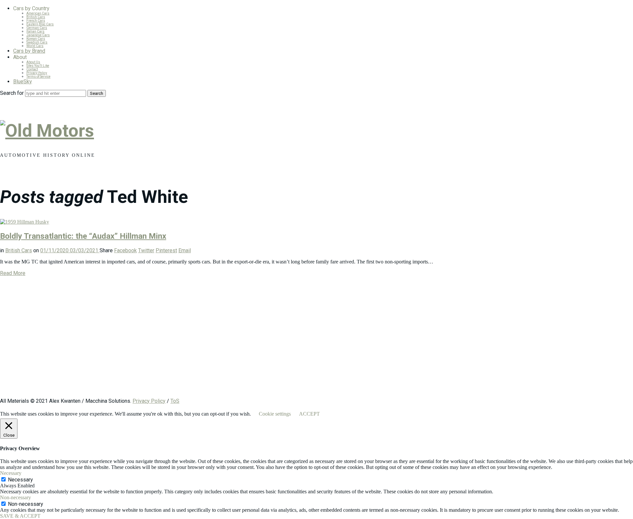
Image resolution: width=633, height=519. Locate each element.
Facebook (125, 250)
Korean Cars (35, 39)
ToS (174, 401)
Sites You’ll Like (37, 66)
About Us (33, 62)
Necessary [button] (10, 473)
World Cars (35, 46)
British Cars (35, 17)
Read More (12, 273)
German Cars (36, 28)
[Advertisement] (198, 340)
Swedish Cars (36, 42)
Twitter (146, 250)
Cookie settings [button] (275, 414)
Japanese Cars (38, 35)
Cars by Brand (29, 51)
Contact (32, 69)
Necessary (20, 480)
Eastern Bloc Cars (40, 24)
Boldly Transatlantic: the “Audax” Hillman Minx (83, 236)
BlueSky (22, 81)
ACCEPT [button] (309, 414)
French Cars (35, 20)
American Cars (37, 13)
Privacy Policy (36, 73)
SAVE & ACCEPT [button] (20, 516)
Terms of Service (38, 76)
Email (184, 250)
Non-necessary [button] (15, 497)
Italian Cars (35, 31)
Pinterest (166, 250)
